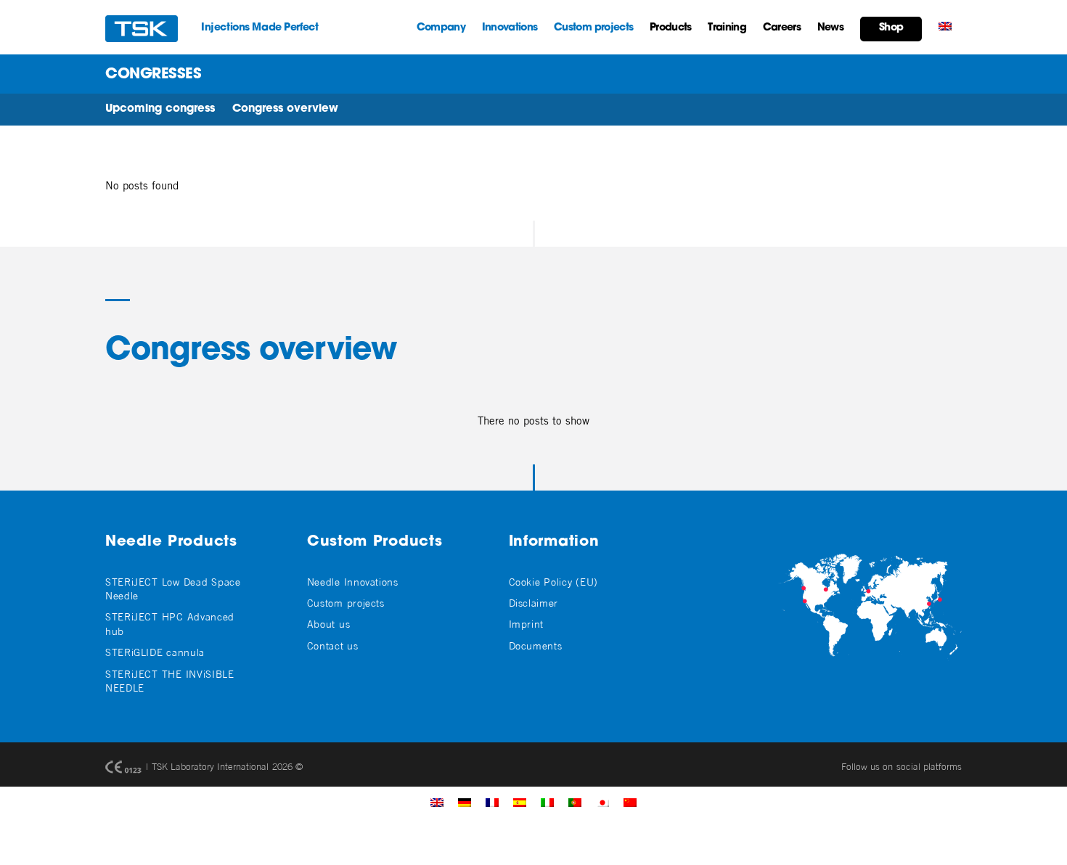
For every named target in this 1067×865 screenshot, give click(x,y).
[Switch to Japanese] (602, 801)
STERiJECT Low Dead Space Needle (173, 588)
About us (329, 624)
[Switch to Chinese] (630, 801)
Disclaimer (533, 603)
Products (670, 27)
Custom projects (593, 27)
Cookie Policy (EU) (553, 581)
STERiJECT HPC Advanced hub (169, 623)
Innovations (509, 27)
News (830, 27)
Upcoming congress (160, 109)
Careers (782, 27)
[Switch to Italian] (547, 801)
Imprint (526, 624)
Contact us (333, 645)
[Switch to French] (492, 801)
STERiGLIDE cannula (155, 652)
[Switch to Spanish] (520, 801)
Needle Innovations (352, 581)
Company (441, 27)
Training (726, 27)
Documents (536, 645)
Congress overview (285, 109)
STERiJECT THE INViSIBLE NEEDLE (169, 681)
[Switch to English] (437, 801)
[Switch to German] (464, 801)
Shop (891, 27)
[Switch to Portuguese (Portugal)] (575, 801)
